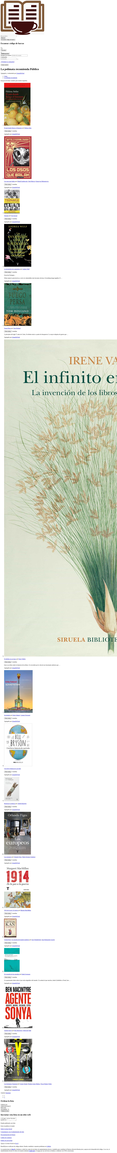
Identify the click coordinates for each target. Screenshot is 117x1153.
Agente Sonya (8, 1030)
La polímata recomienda (10, 78)
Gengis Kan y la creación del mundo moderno (16, 939)
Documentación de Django (8, 1134)
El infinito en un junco (10, 659)
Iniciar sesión (4, 65)
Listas (5, 76)
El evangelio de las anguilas (11, 974)
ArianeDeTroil (20, 73)
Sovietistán (7, 715)
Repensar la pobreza (9, 803)
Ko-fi (16, 1143)
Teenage (6, 215)
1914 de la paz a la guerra (11, 910)
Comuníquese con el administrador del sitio (12, 1132)
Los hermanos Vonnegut (10, 1084)
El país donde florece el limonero (13, 128)
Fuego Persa (7, 328)
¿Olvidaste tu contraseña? (7, 62)
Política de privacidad (6, 1140)
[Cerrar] (1, 47)
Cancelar (3, 50)
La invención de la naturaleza (12, 269)
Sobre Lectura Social (6, 1129)
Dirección (3, 1107)
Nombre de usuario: (6, 55)
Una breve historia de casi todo (12, 768)
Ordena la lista (5, 1111)
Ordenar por (4, 1104)
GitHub (49, 1146)
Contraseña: (4, 57)
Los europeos (7, 857)
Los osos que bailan (9, 181)
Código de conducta (6, 1137)
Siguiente (8, 1093)
